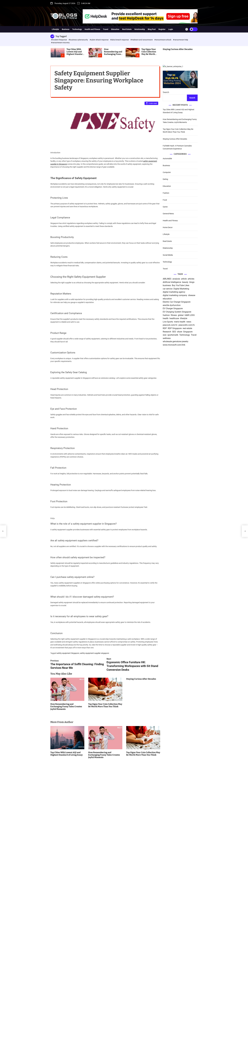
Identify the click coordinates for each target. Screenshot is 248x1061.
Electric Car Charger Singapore (176, 302)
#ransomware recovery (60, 43)
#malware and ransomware (141, 40)
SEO (174, 331)
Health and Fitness (92, 29)
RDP (165, 328)
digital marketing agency (174, 292)
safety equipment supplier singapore (94, 653)
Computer (167, 172)
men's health (179, 322)
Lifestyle (55, 29)
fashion (166, 315)
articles (191, 279)
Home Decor (168, 227)
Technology (77, 29)
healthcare (174, 318)
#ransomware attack (163, 40)
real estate (187, 328)
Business (65, 29)
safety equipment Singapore (68, 653)
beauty (185, 282)
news (188, 322)
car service (167, 288)
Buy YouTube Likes (180, 285)
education (167, 298)
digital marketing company (175, 295)
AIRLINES (167, 279)
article (184, 279)
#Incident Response (59, 40)
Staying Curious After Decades (178, 49)
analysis (176, 279)
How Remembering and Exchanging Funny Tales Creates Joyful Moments (113, 54)
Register (161, 29)
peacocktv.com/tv (187, 325)
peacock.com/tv (170, 325)
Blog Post (152, 29)
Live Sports (168, 322)
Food (165, 200)
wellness (167, 338)
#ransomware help (180, 40)
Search (166, 92)
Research (167, 331)
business (167, 285)
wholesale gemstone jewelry (175, 341)
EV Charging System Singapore (177, 312)
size (164, 335)
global (181, 315)
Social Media (168, 255)
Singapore (187, 331)
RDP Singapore (175, 328)
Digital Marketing (181, 288)
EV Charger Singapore (173, 308)
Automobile (167, 158)
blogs (191, 282)
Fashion (166, 193)
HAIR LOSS (190, 315)
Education (115, 29)
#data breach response (119, 40)
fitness (174, 315)
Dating (165, 179)
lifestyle (183, 318)
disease (191, 295)
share (179, 331)
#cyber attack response (99, 40)
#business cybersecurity (78, 40)
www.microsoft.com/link (174, 345)
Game (165, 207)
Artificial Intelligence (172, 282)
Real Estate (127, 29)
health (165, 318)
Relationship (139, 29)
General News (168, 214)
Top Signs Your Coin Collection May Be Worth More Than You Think (148, 54)
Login (170, 29)
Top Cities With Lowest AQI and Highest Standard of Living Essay (75, 53)
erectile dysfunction (172, 305)
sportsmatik (172, 335)
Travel (105, 29)
